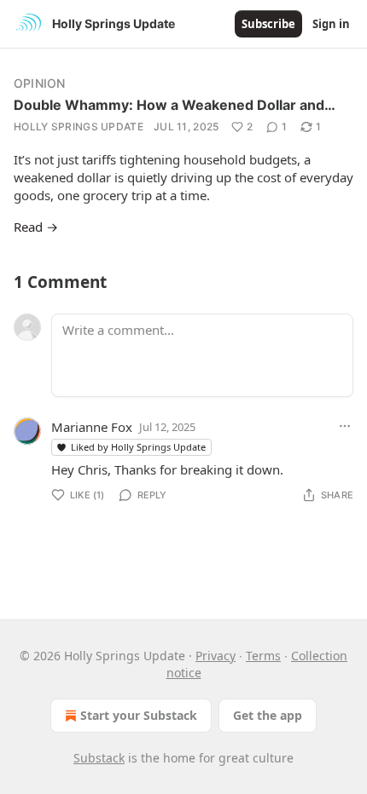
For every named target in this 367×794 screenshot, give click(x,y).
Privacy (215, 655)
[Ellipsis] (344, 426)
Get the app (267, 715)
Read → (36, 226)
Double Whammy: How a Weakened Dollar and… (174, 104)
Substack (99, 758)
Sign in (331, 24)
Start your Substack (138, 715)
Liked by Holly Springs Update (138, 446)
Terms (263, 655)
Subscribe (268, 24)
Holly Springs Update (78, 126)
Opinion (39, 83)
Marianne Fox (91, 426)
